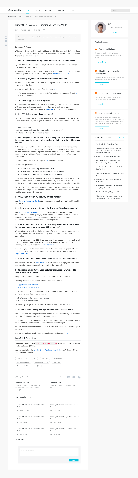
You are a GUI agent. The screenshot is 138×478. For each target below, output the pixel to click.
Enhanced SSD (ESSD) (60, 74)
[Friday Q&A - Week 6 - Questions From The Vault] (6, 37)
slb (35, 358)
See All (120, 137)
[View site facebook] (73, 377)
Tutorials (60, 10)
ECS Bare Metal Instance (109, 113)
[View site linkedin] (68, 377)
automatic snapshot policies (29, 212)
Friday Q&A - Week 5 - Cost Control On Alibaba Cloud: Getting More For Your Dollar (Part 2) (27, 388)
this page (49, 109)
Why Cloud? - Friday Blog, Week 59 (107, 192)
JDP (16, 30)
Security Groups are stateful (29, 201)
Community (12, 16)
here (55, 89)
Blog (27, 10)
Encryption (45, 358)
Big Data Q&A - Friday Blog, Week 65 (108, 156)
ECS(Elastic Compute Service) (111, 93)
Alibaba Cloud (58, 358)
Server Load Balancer (23, 362)
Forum (71, 10)
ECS (27, 358)
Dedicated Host (48, 245)
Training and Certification (24, 366)
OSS (18, 358)
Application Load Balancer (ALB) (30, 285)
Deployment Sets (21, 254)
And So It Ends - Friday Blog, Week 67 (108, 144)
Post (73, 460)
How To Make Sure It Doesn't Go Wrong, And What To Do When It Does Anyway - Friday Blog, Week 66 (109, 150)
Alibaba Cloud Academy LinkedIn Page (48, 350)
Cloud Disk (57, 362)
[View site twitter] (79, 377)
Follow (114, 33)
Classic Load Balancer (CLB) (29, 287)
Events (37, 10)
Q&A (38, 366)
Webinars (48, 10)
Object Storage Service (41, 362)
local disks (40, 263)
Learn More (102, 62)
